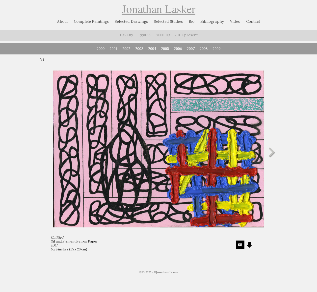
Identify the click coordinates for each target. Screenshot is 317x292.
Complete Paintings (91, 21)
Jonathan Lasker (158, 8)
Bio (191, 21)
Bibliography (212, 21)
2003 (139, 48)
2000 (101, 48)
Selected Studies (168, 21)
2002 (126, 48)
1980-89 (126, 35)
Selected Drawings (131, 21)
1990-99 (144, 35)
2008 (204, 48)
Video (235, 21)
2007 (191, 48)
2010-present (186, 35)
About (62, 21)
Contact (253, 21)
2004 (152, 48)
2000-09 (163, 35)
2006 (178, 48)
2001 (113, 48)
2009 (216, 48)
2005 (165, 48)
